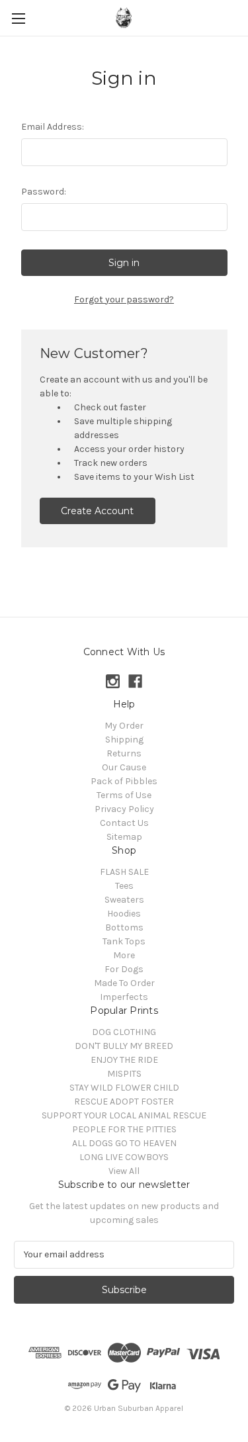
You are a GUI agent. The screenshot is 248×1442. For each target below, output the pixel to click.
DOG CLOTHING (124, 1032)
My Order (124, 725)
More (124, 955)
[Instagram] (113, 681)
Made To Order (124, 983)
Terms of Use (124, 795)
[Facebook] (135, 681)
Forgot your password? (124, 299)
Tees (124, 885)
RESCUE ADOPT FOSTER (124, 1101)
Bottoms (124, 927)
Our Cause (124, 767)
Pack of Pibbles (124, 781)
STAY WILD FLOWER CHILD (124, 1087)
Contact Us (124, 823)
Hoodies (124, 913)
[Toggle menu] (18, 18)
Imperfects (124, 997)
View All (124, 1171)
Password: (43, 191)
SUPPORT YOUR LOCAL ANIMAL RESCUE (124, 1115)
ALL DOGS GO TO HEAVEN (124, 1143)
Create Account (97, 511)
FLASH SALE (124, 872)
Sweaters (124, 899)
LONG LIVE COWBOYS (124, 1157)
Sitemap (124, 836)
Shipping (124, 739)
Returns (124, 753)
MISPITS (124, 1073)
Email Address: (52, 126)
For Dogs (124, 969)
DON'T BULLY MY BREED (124, 1046)
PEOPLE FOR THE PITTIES (124, 1129)
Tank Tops (124, 941)
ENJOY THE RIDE (124, 1059)
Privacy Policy (124, 809)
